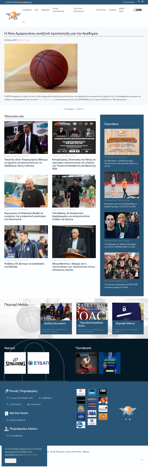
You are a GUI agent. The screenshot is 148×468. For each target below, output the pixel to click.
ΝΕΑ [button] (36, 10)
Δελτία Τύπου (24, 40)
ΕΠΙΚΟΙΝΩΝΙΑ (128, 2)
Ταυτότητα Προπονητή (79, 9)
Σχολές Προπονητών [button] (58, 9)
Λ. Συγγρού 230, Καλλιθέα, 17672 (21, 398)
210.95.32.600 (12, 2)
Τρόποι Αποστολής (73, 451)
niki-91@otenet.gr (46, 99)
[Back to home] (13, 16)
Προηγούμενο (70, 109)
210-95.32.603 (36, 404)
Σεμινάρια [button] (45, 10)
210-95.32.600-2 (15, 404)
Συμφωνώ (10, 461)
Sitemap (85, 451)
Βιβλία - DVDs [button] (122, 9)
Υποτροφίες (101, 10)
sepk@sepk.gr (26, 2)
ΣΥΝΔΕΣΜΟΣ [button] (27, 10)
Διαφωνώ (23, 461)
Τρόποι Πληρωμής (57, 451)
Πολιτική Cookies (30, 454)
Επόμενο (80, 109)
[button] (138, 10)
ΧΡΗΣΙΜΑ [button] (112, 10)
